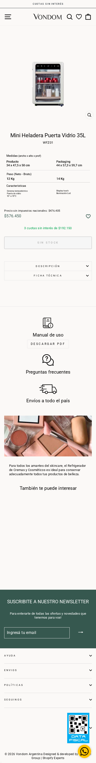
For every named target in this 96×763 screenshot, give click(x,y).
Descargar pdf (48, 344)
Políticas (13, 685)
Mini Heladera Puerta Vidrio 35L (19, 538)
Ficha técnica (48, 275)
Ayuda (10, 655)
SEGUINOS (13, 699)
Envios (10, 670)
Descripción (48, 266)
